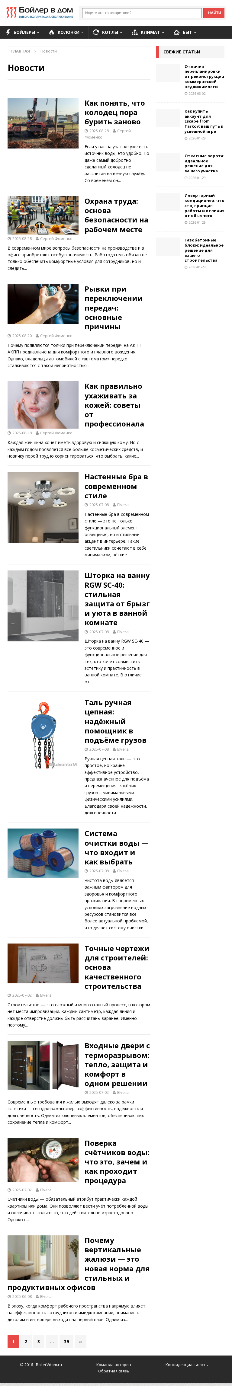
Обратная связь (113, 1371)
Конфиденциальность (187, 1364)
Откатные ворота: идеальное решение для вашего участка (204, 163)
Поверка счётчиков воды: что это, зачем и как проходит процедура (117, 1162)
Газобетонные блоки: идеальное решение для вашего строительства (204, 250)
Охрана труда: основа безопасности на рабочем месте (116, 215)
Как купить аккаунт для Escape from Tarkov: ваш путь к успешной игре (204, 121)
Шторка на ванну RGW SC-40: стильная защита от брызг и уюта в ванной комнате (117, 598)
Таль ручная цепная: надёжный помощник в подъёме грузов (116, 721)
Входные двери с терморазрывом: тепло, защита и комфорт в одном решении (117, 1064)
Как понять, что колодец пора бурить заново (115, 112)
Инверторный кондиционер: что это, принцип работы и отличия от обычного (204, 206)
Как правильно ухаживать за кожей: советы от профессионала (114, 405)
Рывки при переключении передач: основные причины (114, 307)
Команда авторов (113, 1364)
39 (66, 1341)
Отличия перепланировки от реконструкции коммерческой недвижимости (204, 77)
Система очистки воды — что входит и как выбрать (117, 847)
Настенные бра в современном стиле (116, 485)
